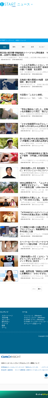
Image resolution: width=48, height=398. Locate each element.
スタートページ (7, 315)
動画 (3, 325)
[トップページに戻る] (8, 4)
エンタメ (41, 47)
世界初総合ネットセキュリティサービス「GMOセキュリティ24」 (20, 367)
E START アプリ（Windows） (34, 319)
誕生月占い (6, 321)
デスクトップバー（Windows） (35, 317)
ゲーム (4, 327)
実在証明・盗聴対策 (7, 370)
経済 (32, 47)
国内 (14, 47)
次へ (39, 289)
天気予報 (5, 317)
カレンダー (6, 319)
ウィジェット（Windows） (33, 315)
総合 (17, 40)
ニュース (23, 40)
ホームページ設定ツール (32, 323)
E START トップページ (7, 40)
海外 (23, 47)
